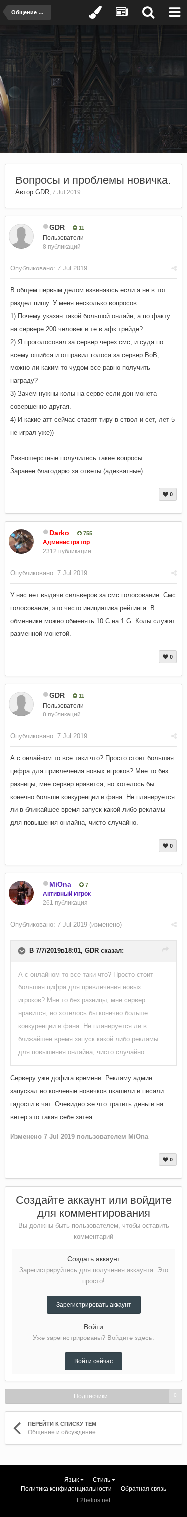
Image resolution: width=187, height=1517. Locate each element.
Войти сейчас (93, 1361)
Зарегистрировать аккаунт (93, 1304)
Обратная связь (143, 1488)
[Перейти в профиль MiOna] (21, 893)
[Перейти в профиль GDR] (21, 236)
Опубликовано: (48, 268)
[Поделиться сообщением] (174, 268)
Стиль (102, 1479)
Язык (72, 1479)
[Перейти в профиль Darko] (21, 541)
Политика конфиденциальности (66, 1488)
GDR (42, 192)
